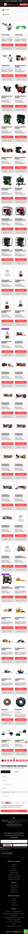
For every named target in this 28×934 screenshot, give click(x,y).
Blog (7, 1)
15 (20, 760)
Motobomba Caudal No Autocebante (19, 189)
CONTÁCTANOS (13, 1)
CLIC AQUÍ (17, 807)
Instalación (14, 888)
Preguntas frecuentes (14, 879)
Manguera (5, 709)
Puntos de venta (14, 873)
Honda (14, 899)
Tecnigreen (14, 905)
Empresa (16, 771)
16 (23, 760)
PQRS (14, 924)
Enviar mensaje (14, 811)
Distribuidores (14, 871)
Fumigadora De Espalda (19, 281)
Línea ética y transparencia (14, 922)
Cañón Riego (5, 35)
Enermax (14, 903)
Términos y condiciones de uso (14, 912)
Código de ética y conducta (14, 926)
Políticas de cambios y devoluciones (14, 918)
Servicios (14, 883)
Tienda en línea (23, 4)
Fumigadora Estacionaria (19, 342)
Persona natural (6, 771)
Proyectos (14, 864)
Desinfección (14, 892)
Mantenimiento (14, 886)
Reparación (14, 890)
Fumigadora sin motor (20, 587)
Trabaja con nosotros (14, 875)
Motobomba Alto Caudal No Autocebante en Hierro (7, 189)
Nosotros (14, 866)
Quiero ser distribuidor (14, 877)
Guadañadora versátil (6, 741)
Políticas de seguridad (14, 920)
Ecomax (14, 901)
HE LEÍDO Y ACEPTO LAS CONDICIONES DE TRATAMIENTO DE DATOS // (12, 806)
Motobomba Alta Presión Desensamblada (7, 158)
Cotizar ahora (7, 44)
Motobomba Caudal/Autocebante (7, 219)
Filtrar (7, 10)
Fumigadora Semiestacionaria (20, 557)
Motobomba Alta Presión (20, 66)
